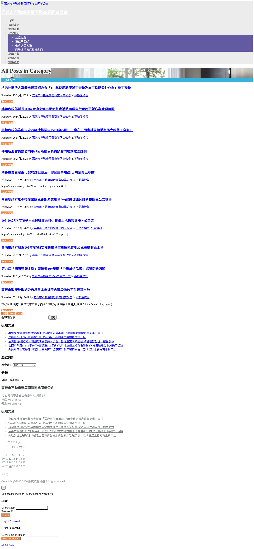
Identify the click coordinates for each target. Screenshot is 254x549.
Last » (19, 313)
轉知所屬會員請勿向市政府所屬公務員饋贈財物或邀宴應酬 (44, 151)
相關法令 (13, 58)
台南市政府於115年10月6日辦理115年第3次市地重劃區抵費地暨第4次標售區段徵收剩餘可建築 (65, 345)
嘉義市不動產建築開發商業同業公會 (34, 12)
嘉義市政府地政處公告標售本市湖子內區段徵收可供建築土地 (45, 290)
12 (10, 458)
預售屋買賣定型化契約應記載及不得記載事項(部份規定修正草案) (48, 172)
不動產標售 (81, 95)
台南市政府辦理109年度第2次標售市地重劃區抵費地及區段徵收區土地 (52, 247)
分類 (4, 380)
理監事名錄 (22, 41)
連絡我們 (13, 62)
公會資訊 (13, 33)
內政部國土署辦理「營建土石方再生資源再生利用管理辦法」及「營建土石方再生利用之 (62, 349)
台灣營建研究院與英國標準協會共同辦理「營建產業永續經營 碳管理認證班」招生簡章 (61, 341)
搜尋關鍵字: (8, 317)
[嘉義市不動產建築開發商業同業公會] (24, 3)
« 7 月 (4, 474)
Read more (7, 101)
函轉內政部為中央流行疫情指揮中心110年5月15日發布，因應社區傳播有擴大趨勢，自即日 (67, 130)
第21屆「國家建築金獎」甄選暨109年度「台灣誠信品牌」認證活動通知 (53, 269)
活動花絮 (13, 29)
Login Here (7, 544)
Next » (11, 313)
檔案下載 (13, 53)
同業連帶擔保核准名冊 (29, 49)
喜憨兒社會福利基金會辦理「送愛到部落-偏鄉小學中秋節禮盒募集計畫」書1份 (56, 333)
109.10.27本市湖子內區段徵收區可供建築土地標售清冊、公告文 (47, 220)
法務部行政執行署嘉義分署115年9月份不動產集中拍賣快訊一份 (47, 337)
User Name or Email (13, 534)
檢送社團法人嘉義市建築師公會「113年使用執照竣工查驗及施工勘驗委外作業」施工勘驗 (66, 88)
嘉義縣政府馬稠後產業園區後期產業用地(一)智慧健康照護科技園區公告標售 (56, 199)
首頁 (11, 20)
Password (7, 511)
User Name (8, 507)
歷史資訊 (6, 364)
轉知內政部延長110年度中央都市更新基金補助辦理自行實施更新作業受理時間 (58, 109)
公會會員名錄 (23, 45)
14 (17, 458)
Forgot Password (10, 521)
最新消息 (13, 24)
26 (10, 466)
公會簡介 (20, 37)
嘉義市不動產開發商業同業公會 (51, 95)
